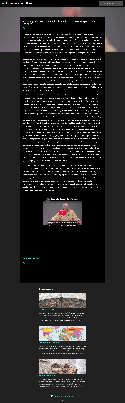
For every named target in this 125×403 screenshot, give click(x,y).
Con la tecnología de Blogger (63, 396)
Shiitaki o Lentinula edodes (48, 375)
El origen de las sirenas (46, 309)
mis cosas (36, 258)
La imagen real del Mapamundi (49, 342)
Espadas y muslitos (19, 3)
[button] (24, 28)
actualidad (27, 258)
